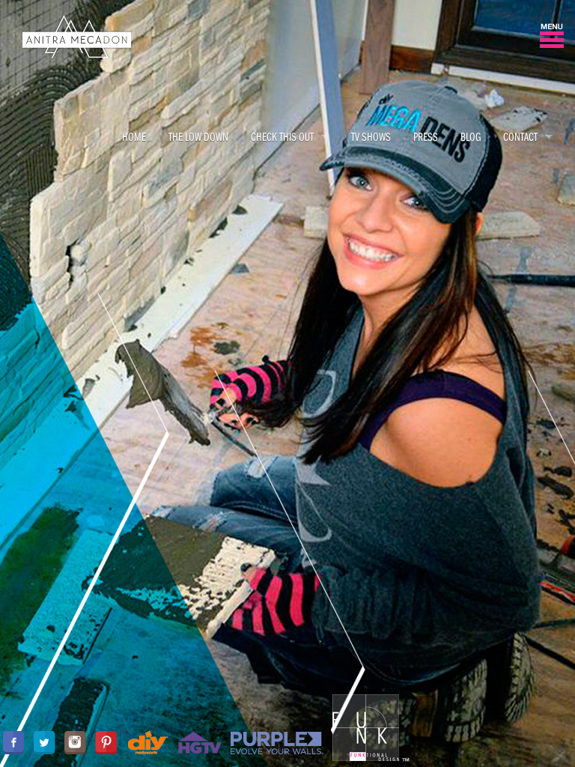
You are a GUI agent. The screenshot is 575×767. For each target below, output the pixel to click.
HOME (134, 136)
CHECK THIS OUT (282, 136)
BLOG (470, 136)
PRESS (425, 136)
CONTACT (520, 136)
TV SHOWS (371, 136)
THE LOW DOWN (198, 136)
